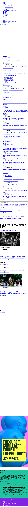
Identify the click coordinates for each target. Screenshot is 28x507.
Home (4, 2)
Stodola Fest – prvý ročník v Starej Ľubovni (10, 184)
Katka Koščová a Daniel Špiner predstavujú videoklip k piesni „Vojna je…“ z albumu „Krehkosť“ (15, 126)
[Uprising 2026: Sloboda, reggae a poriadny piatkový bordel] (7, 57)
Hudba (4, 12)
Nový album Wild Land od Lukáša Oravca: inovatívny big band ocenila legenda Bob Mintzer (15, 133)
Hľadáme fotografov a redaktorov (10, 21)
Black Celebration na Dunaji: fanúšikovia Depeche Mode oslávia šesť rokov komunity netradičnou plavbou (15, 148)
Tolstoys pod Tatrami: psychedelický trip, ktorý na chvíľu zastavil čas (15, 190)
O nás (4, 20)
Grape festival (8, 5)
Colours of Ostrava (9, 8)
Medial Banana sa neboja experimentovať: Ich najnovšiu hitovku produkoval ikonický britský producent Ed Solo (14, 119)
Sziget (6, 9)
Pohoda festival (9, 7)
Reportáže (5, 15)
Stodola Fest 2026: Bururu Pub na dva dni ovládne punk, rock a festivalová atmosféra (14, 96)
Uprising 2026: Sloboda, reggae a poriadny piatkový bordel (13, 61)
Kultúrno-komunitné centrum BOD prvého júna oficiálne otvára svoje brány (15, 156)
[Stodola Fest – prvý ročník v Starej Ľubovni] (10, 181)
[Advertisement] (14, 39)
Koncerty (5, 11)
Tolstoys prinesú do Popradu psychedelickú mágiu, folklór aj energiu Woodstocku (15, 103)
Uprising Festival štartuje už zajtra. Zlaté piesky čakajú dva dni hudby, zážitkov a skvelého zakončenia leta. (15, 490)
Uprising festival (9, 4)
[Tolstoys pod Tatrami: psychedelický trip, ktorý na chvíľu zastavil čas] (5, 186)
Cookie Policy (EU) (7, 505)
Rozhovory (5, 14)
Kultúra (4, 13)
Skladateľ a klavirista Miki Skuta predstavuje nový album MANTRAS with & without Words (15, 140)
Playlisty (5, 16)
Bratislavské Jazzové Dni (11, 10)
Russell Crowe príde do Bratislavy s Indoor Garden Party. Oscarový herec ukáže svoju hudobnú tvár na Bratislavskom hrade (14, 89)
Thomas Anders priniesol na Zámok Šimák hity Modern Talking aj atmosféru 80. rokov (14, 197)
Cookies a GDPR (6, 22)
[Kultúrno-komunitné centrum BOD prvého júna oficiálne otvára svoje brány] (10, 151)
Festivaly (5, 3)
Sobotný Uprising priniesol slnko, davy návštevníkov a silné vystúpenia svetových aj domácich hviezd (15, 67)
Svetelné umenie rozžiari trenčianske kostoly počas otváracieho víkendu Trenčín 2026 (14, 170)
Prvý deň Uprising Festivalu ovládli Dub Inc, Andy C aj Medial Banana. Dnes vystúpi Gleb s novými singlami (15, 74)
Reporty (6, 187)
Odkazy (4, 504)
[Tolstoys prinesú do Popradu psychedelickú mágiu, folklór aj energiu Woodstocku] (5, 99)
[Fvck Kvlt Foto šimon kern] (10, 245)
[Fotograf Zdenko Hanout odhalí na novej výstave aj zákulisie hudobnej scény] (14, 211)
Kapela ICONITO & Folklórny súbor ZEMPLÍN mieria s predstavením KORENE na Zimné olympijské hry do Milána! (14, 163)
